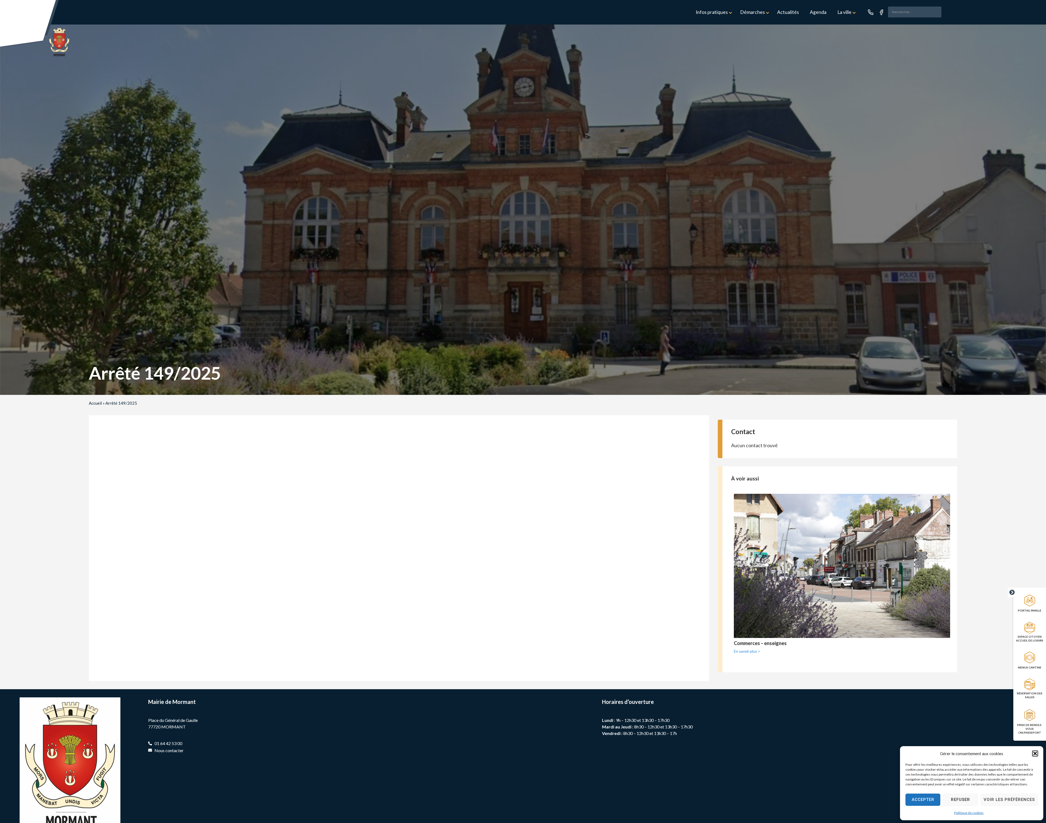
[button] (1035, 753)
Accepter (923, 799)
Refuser (960, 799)
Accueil (95, 403)
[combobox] (914, 12)
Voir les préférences (1009, 799)
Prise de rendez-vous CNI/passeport (1029, 728)
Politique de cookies (969, 813)
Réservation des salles (1029, 695)
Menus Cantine (1029, 667)
